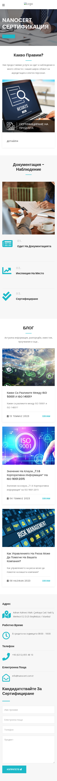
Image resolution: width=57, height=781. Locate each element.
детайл (11, 141)
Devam (46, 416)
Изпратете (13, 769)
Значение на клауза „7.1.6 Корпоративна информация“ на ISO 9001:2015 (27, 475)
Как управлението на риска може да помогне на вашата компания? (28, 557)
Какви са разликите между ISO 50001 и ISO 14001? (27, 394)
